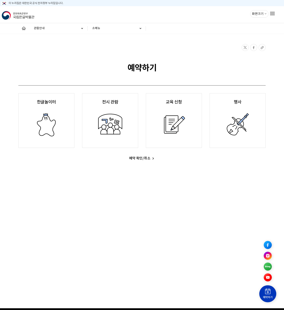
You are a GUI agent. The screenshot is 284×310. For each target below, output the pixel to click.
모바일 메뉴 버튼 (272, 13)
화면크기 (258, 14)
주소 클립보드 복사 (262, 47)
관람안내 (39, 28)
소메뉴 (96, 28)
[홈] (23, 28)
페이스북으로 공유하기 (253, 47)
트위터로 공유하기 (245, 47)
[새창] (268, 245)
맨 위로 (268, 234)
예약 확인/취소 (139, 158)
